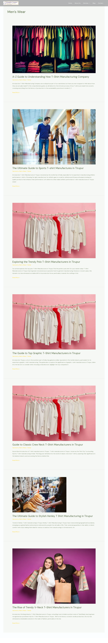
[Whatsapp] (104, 630)
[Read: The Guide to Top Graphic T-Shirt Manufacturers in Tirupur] (54, 322)
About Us (77, 3)
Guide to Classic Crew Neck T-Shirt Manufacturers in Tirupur (47, 444)
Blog (94, 3)
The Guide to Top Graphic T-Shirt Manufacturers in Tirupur (46, 353)
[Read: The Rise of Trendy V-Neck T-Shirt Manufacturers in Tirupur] (54, 576)
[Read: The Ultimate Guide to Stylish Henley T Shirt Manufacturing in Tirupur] (39, 494)
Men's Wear (22, 80)
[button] (89, 3)
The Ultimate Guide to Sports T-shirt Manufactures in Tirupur (48, 168)
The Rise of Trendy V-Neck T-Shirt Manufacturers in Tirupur (47, 607)
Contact (100, 3)
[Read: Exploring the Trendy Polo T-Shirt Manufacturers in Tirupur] (54, 230)
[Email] (104, 635)
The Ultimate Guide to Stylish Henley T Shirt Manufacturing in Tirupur (52, 516)
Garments (15, 80)
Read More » (16, 92)
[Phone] (104, 626)
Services (85, 3)
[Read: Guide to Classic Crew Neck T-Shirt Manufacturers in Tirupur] (54, 413)
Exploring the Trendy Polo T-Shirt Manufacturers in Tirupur (46, 261)
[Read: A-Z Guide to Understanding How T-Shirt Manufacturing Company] (54, 49)
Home (70, 3)
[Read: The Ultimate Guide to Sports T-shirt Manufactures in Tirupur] (54, 137)
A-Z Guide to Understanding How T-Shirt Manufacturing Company (51, 76)
